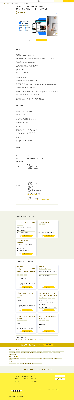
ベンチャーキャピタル (13, 354)
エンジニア (28, 358)
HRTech (19, 11)
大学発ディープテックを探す (14, 361)
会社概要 (53, 389)
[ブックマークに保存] (31, 40)
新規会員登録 (16, 378)
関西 (25, 363)
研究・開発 (55, 358)
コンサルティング (12, 352)
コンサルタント (45, 358)
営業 (25, 358)
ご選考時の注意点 (16, 384)
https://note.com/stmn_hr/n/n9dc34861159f (33, 194)
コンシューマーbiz (45, 352)
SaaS (17, 11)
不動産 (24, 352)
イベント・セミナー (34, 381)
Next (57, 34)
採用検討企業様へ (57, 389)
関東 (15, 363)
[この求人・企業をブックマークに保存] (20, 236)
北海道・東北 (11, 363)
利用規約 (39, 389)
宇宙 (59, 352)
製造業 (28, 352)
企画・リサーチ (51, 358)
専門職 (11, 359)
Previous (54, 34)
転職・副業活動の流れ (17, 383)
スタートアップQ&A (16, 376)
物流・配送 (31, 352)
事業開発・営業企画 (16, 358)
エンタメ (50, 352)
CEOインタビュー (33, 376)
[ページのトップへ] (72, 341)
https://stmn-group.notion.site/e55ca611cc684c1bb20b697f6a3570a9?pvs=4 (39, 199)
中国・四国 (29, 363)
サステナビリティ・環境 (38, 352)
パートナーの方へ (63, 389)
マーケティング (55, 352)
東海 (18, 363)
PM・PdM (21, 358)
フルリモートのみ (39, 363)
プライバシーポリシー (44, 389)
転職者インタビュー (34, 378)
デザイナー (60, 358)
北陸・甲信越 (22, 363)
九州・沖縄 (33, 363)
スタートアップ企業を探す (14, 349)
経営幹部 (11, 358)
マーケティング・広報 (39, 358)
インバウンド (18, 352)
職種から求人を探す (13, 356)
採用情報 (49, 389)
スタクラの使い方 (16, 381)
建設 (21, 352)
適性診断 (39, 1)
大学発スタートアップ (34, 383)
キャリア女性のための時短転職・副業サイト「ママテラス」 (57, 390)
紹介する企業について (25, 378)
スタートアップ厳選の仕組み (25, 376)
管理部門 (33, 358)
